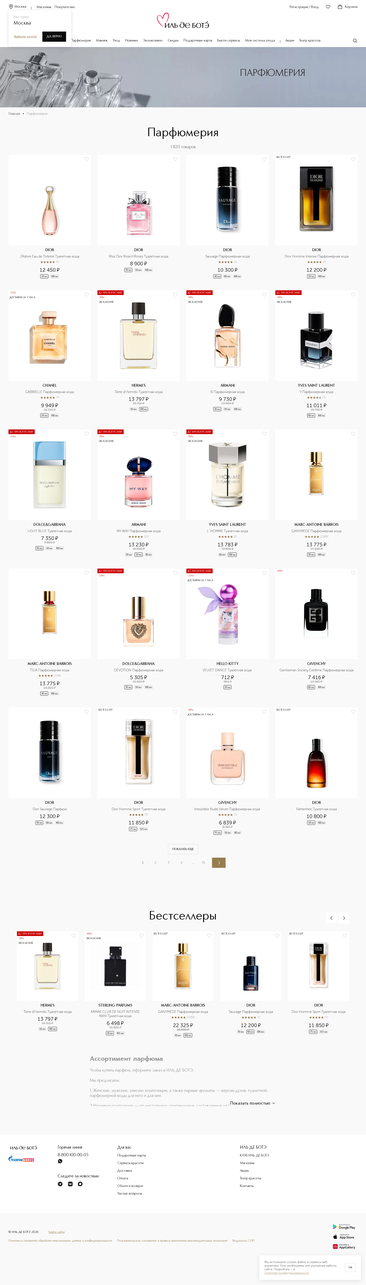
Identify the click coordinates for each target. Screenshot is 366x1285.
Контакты (247, 1186)
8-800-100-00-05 (73, 1155)
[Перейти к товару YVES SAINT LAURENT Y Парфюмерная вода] (316, 354)
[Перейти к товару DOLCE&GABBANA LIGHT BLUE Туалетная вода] (49, 493)
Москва (20, 6)
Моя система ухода (260, 40)
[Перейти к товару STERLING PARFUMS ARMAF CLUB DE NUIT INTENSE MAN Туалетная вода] (118, 987)
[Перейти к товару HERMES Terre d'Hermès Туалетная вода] (138, 354)
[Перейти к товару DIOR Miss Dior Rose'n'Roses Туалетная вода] (138, 217)
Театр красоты (309, 40)
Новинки (131, 40)
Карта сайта (57, 1232)
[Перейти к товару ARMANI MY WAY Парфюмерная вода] (138, 493)
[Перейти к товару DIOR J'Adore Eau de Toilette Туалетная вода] (49, 217)
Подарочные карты (198, 40)
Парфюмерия (81, 40)
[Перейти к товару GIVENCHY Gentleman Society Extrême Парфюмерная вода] (316, 633)
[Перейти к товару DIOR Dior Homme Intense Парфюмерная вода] (316, 217)
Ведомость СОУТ (244, 1240)
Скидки (173, 40)
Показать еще (183, 849)
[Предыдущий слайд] (331, 918)
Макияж (102, 40)
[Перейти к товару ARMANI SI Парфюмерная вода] (227, 354)
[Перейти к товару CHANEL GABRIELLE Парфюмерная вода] (49, 354)
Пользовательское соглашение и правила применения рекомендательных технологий (172, 1240)
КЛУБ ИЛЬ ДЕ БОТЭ (254, 1155)
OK (350, 1267)
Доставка (124, 1171)
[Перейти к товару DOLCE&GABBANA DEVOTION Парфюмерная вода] (138, 633)
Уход (116, 40)
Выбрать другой (25, 36)
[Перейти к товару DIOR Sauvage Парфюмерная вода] (227, 217)
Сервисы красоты (130, 1163)
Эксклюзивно (153, 40)
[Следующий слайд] (343, 918)
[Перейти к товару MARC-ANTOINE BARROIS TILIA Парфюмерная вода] (49, 633)
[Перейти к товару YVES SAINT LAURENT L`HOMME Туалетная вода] (227, 493)
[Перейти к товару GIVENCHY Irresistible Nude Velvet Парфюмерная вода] (227, 772)
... (193, 863)
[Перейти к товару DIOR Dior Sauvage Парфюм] (49, 772)
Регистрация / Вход (304, 7)
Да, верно (54, 36)
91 (203, 863)
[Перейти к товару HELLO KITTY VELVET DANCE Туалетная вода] (227, 633)
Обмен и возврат (130, 1186)
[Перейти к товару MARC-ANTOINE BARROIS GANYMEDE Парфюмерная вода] (316, 493)
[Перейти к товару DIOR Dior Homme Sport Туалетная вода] (138, 772)
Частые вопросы (129, 1193)
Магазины (44, 7)
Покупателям (65, 7)
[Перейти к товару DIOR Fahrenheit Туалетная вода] (316, 772)
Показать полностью (250, 1103)
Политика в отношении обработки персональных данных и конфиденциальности (60, 1240)
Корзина (351, 7)
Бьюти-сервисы (228, 40)
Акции (289, 40)
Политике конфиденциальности (286, 1273)
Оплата (122, 1178)
